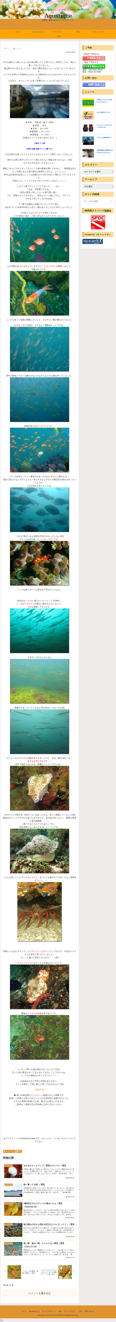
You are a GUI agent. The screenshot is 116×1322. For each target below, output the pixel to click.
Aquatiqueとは (34, 1311)
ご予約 (79, 1311)
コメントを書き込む (39, 1293)
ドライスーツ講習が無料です (104, 137)
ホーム (24, 1311)
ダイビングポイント (49, 1311)
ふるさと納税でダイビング (103, 112)
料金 (60, 1311)
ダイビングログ (10, 1151)
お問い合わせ (89, 1311)
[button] (111, 201)
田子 (20, 1151)
